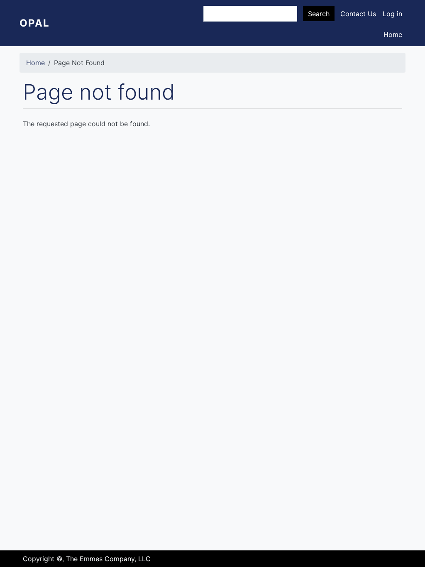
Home (392, 34)
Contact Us (358, 14)
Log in (392, 14)
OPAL (35, 23)
